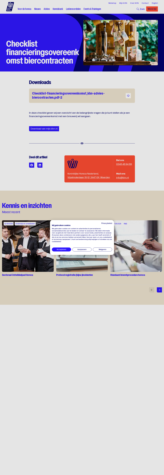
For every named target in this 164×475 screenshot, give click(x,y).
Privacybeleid (106, 223)
